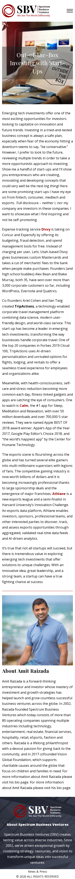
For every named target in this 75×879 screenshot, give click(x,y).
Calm (24, 405)
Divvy (45, 229)
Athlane (59, 493)
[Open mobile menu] (70, 10)
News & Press (37, 871)
